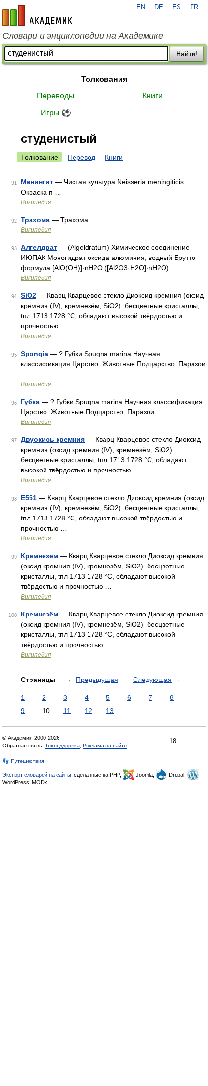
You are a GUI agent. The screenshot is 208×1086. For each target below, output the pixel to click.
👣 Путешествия (23, 761)
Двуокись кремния (53, 439)
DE (158, 7)
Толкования (104, 79)
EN (140, 7)
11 (67, 710)
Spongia (34, 353)
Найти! (186, 54)
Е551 (29, 498)
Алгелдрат (39, 247)
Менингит (37, 182)
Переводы (55, 96)
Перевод (81, 157)
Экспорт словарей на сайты (36, 775)
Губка (30, 401)
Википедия (36, 202)
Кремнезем (39, 556)
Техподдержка (62, 745)
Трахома (35, 220)
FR (194, 7)
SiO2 (28, 295)
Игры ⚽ (56, 113)
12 (88, 710)
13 (110, 710)
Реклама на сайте (105, 745)
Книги (152, 96)
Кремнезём (39, 614)
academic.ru (37, 15)
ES (176, 7)
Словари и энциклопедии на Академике (82, 36)
